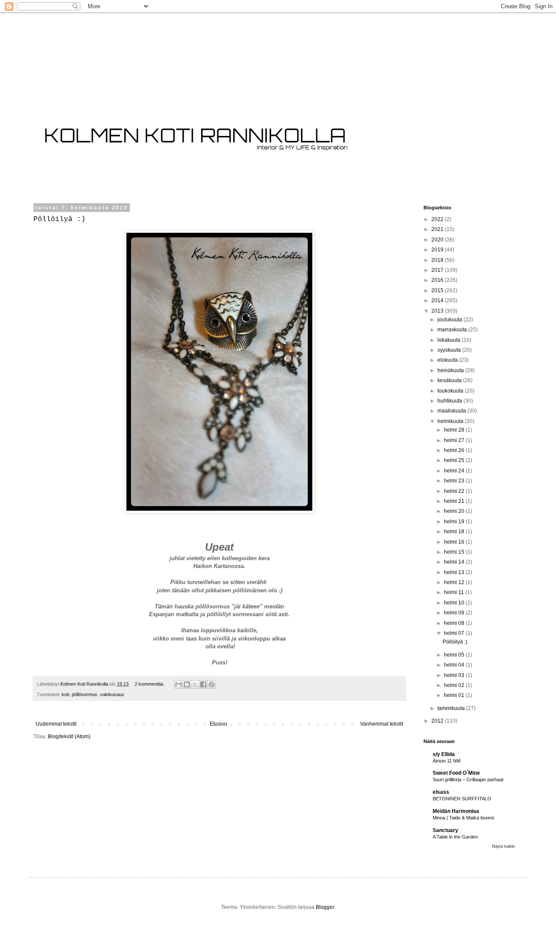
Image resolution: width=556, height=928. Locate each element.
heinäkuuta (451, 370)
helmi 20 (455, 511)
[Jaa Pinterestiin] (211, 684)
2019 (438, 250)
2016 (438, 280)
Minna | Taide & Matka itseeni (463, 817)
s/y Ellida (444, 754)
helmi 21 (455, 501)
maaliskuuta (452, 411)
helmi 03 (455, 675)
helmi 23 (455, 481)
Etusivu (218, 724)
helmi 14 (455, 562)
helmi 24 (455, 471)
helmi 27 (455, 440)
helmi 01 (455, 695)
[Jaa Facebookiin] (203, 684)
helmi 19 (455, 521)
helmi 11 (454, 592)
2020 (438, 240)
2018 (438, 260)
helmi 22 (455, 491)
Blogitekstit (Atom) (69, 736)
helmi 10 (455, 603)
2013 (438, 311)
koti (65, 694)
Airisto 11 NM (446, 760)
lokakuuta (449, 340)
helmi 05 (455, 655)
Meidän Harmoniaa (456, 811)
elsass (441, 792)
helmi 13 (455, 572)
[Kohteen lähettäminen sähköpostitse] (178, 684)
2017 (438, 270)
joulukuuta (450, 320)
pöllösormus (84, 694)
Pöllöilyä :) (59, 219)
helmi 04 (455, 665)
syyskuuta (449, 350)
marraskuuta (452, 330)
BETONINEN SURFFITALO (462, 798)
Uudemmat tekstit (56, 724)
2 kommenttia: (150, 684)
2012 (438, 721)
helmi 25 (455, 460)
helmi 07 (455, 633)
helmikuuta (451, 421)
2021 (438, 229)
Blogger (325, 907)
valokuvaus (112, 694)
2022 (438, 219)
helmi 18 (455, 531)
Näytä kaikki (503, 846)
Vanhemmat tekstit (381, 724)
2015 (438, 290)
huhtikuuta (450, 401)
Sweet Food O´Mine (456, 773)
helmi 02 (455, 685)
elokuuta (448, 360)
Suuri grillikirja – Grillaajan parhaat (468, 779)
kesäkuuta (450, 380)
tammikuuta (451, 708)
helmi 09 (455, 613)
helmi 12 (455, 582)
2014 (438, 300)
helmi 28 (455, 430)
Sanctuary (445, 830)
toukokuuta (451, 391)
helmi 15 (455, 552)
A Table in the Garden (455, 836)
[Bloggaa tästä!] (186, 684)
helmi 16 (455, 542)
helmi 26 (455, 450)
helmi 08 (455, 623)
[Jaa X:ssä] (195, 684)
